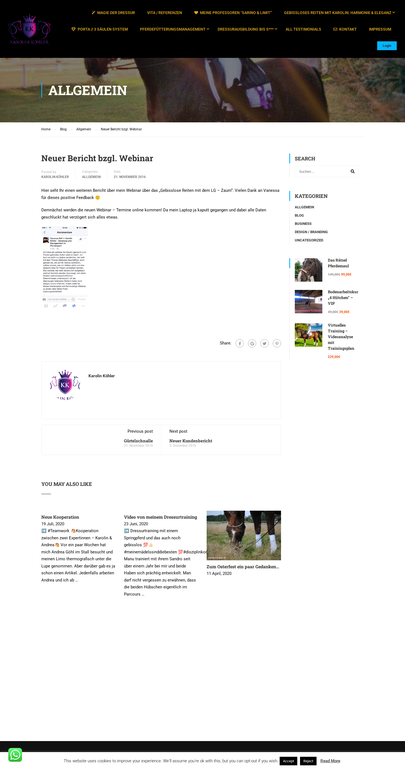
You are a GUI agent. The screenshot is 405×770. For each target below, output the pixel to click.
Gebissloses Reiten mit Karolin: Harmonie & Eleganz (337, 12)
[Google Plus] (252, 343)
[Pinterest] (277, 343)
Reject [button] (308, 761)
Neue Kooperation (60, 517)
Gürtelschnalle (138, 440)
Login (387, 46)
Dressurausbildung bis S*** (246, 29)
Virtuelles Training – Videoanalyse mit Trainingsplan (341, 336)
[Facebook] (240, 343)
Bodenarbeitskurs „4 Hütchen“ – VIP (344, 297)
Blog (299, 215)
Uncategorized (309, 240)
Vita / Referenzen (164, 12)
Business (303, 224)
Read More (330, 760)
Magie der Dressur (116, 12)
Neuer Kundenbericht (190, 440)
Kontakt (348, 29)
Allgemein (91, 177)
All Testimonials (303, 29)
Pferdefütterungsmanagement (173, 29)
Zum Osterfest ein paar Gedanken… (243, 566)
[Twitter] (264, 343)
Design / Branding (311, 232)
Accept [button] (288, 761)
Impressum (380, 29)
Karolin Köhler (55, 177)
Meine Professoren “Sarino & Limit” (236, 12)
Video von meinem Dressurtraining (160, 517)
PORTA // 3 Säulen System (103, 29)
